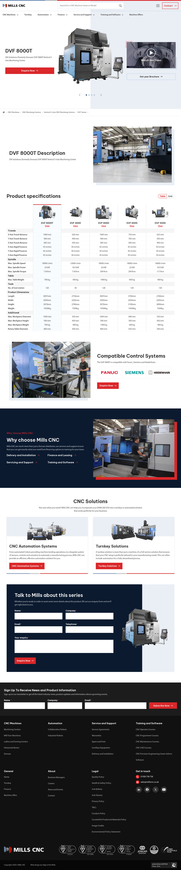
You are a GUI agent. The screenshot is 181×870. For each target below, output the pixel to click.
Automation (43, 15)
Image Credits (98, 826)
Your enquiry (22, 637)
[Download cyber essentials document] (169, 850)
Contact (51, 796)
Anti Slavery (97, 795)
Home (6, 777)
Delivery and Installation (102, 754)
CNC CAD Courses (143, 748)
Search (120, 5)
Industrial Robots (55, 736)
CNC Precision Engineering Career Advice (154, 754)
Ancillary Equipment (101, 748)
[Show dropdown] (17, 14)
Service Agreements (100, 730)
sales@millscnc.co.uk (150, 782)
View (47, 226)
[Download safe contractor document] (154, 850)
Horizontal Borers (11, 748)
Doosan (7, 754)
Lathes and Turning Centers (16, 742)
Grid (170, 196)
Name (18, 610)
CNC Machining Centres (31, 112)
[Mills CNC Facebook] (147, 790)
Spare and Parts (98, 742)
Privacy (154, 866)
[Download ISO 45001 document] (87, 850)
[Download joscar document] (142, 850)
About (51, 771)
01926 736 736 (147, 777)
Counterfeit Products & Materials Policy (109, 820)
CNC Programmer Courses (147, 736)
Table (162, 196)
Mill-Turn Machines (12, 736)
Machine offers (10, 795)
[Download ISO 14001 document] (106, 850)
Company (71, 610)
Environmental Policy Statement (106, 832)
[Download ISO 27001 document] (67, 850)
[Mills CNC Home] (14, 5)
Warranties (96, 736)
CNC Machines (9, 15)
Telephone (72, 624)
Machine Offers (136, 15)
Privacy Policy (98, 801)
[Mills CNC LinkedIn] (139, 790)
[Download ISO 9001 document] (126, 850)
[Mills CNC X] (156, 790)
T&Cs (94, 807)
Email (18, 624)
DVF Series (82, 112)
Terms (158, 866)
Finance (61, 15)
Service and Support (83, 15)
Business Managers (56, 777)
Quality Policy (98, 777)
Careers (51, 784)
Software (140, 760)
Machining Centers (12, 730)
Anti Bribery (97, 789)
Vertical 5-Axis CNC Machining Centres (59, 112)
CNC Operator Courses (145, 730)
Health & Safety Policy (101, 783)
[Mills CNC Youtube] (164, 790)
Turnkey (28, 15)
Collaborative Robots (57, 730)
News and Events (55, 790)
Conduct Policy (98, 814)
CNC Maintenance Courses (147, 742)
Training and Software (110, 15)
